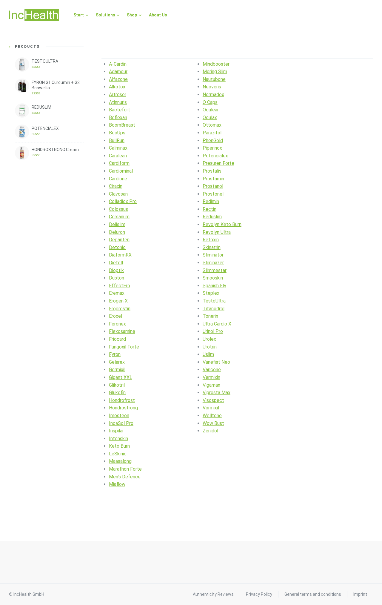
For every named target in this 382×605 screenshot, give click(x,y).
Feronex (117, 324)
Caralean (118, 156)
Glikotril (117, 385)
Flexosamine (122, 331)
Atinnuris (118, 102)
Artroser (117, 94)
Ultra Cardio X (217, 324)
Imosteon (119, 415)
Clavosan (118, 194)
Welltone (212, 415)
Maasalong (120, 461)
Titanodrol (213, 308)
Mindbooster (216, 64)
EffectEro (119, 285)
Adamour (118, 71)
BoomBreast (122, 125)
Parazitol (212, 133)
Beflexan (118, 117)
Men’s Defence (125, 477)
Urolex (209, 339)
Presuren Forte (218, 163)
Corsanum (119, 216)
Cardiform (119, 163)
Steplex (211, 293)
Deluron (117, 232)
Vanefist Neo (216, 362)
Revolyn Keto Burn (222, 224)
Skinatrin (212, 247)
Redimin (211, 201)
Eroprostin (119, 308)
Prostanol (213, 186)
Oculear (211, 110)
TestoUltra (214, 301)
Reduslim (212, 216)
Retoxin (211, 239)
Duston (116, 278)
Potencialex (215, 156)
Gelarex (117, 362)
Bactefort (119, 110)
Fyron (115, 354)
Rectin (209, 209)
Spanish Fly (214, 285)
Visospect (213, 400)
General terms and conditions (312, 594)
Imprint (360, 594)
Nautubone (214, 79)
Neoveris (212, 87)
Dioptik (116, 270)
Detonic (117, 247)
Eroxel (115, 316)
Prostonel (213, 194)
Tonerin (210, 316)
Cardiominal (121, 171)
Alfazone (118, 79)
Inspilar (116, 431)
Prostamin (213, 179)
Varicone (212, 369)
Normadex (213, 94)
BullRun (116, 140)
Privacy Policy (259, 594)
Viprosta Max (216, 392)
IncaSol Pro (121, 423)
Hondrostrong (123, 408)
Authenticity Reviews (213, 594)
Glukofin (117, 392)
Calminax (118, 148)
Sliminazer (213, 262)
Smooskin (213, 278)
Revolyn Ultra (217, 232)
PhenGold (213, 140)
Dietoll (116, 262)
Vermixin (211, 377)
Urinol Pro (213, 331)
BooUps (117, 133)
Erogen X (118, 301)
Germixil (117, 369)
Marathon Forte (125, 469)
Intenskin (118, 438)
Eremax (116, 293)
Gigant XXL (120, 377)
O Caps (210, 102)
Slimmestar (215, 270)
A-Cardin (118, 64)
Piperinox (212, 148)
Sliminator (213, 255)
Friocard (117, 339)
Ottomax (212, 125)
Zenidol (210, 431)
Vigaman (211, 385)
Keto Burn (119, 446)
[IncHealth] (34, 14)
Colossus (118, 209)
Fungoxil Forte (124, 347)
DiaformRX (120, 255)
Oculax (210, 117)
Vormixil (211, 408)
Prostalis (212, 171)
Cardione (118, 179)
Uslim (208, 354)
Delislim (117, 224)
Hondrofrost (122, 400)
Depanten (119, 239)
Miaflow (117, 484)
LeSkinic (118, 454)
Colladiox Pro (123, 201)
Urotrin (210, 347)
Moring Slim (215, 71)
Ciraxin (115, 186)
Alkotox (117, 87)
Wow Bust (213, 423)
